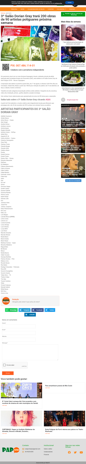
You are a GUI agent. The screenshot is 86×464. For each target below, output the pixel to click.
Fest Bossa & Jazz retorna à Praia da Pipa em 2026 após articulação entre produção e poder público (73, 66)
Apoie (22, 9)
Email (4, 329)
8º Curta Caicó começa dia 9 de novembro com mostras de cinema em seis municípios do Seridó (20, 402)
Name (4, 323)
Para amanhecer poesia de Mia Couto (58, 386)
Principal (14, 9)
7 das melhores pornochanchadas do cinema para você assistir (73, 43)
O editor (50, 9)
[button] (11, 310)
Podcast (72, 9)
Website (4, 336)
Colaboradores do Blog (36, 9)
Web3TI (48, 462)
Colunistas (60, 9)
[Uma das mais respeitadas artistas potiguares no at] (73, 166)
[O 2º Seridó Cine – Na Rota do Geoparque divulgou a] (73, 116)
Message (5, 342)
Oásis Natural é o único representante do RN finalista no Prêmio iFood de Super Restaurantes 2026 (73, 89)
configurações (58, 3)
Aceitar (70, 2)
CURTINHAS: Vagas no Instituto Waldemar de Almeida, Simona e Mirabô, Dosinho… (18, 430)
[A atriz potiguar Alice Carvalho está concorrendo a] (73, 141)
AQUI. (48, 99)
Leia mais (4, 405)
